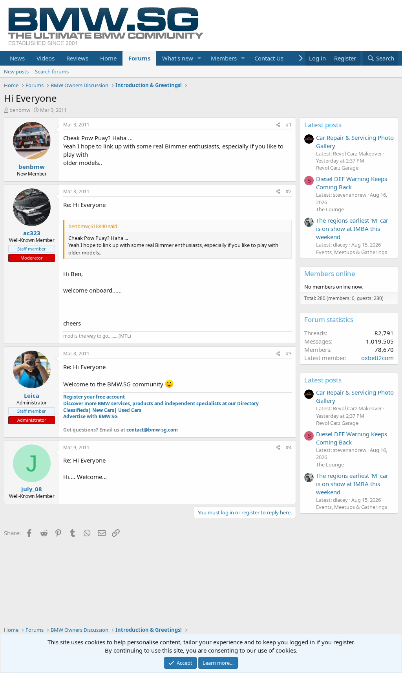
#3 (289, 353)
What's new (177, 58)
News (17, 58)
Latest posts (323, 124)
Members (224, 58)
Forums (139, 58)
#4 (289, 447)
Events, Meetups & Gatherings (351, 252)
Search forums (52, 71)
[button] (199, 58)
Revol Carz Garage (337, 167)
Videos (46, 58)
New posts (16, 71)
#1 (289, 124)
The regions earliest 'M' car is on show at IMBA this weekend (352, 228)
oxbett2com (377, 358)
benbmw (19, 109)
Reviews (77, 58)
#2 (289, 191)
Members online (329, 273)
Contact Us (268, 58)
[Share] (278, 125)
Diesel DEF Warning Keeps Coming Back (351, 183)
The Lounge (330, 209)
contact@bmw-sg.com (152, 429)
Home (108, 58)
